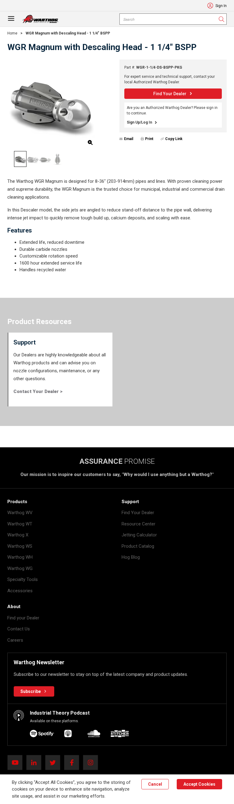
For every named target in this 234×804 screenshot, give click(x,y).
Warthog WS (19, 546)
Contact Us (18, 629)
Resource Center (138, 524)
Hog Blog (131, 557)
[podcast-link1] (68, 734)
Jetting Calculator (139, 535)
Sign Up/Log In (139, 122)
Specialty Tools (22, 579)
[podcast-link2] (94, 734)
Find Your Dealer (138, 512)
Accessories (20, 590)
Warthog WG (20, 568)
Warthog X (17, 535)
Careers (15, 640)
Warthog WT (19, 524)
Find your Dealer (23, 618)
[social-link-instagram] (92, 762)
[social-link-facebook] (73, 762)
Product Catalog (138, 546)
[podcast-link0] (42, 734)
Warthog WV (20, 512)
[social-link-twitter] (54, 762)
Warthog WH (20, 557)
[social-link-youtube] (16, 762)
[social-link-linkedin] (35, 762)
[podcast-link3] (120, 734)
